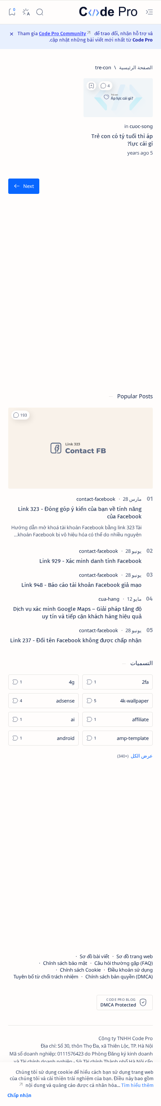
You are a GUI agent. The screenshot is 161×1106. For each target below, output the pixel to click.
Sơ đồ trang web (134, 956)
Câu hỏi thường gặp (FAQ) (123, 963)
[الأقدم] (23, 186)
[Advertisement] (80, 296)
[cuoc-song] (141, 126)
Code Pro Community (62, 33)
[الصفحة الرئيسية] (136, 67)
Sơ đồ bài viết (94, 956)
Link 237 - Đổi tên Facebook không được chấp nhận (76, 640)
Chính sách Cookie (80, 969)
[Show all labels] (135, 755)
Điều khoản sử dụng (130, 969)
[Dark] (25, 12)
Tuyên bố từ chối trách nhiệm (45, 976)
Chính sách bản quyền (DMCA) (119, 976)
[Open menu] (149, 12)
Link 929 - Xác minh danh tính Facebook (90, 561)
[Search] (39, 12)
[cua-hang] (108, 599)
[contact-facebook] (95, 499)
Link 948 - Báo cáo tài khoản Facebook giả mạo (81, 585)
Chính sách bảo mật (65, 963)
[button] (105, 85)
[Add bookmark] (91, 86)
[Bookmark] (11, 12)
